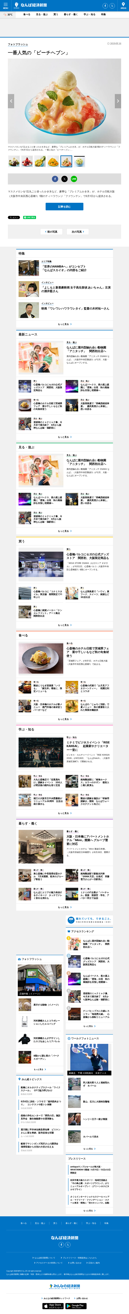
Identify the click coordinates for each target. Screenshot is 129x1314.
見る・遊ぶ (42, 14)
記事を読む (64, 206)
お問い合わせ (75, 1263)
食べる (26, 14)
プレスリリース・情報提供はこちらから (80, 1258)
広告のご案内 (94, 1263)
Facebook (105, 6)
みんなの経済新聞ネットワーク (64, 1286)
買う (55, 14)
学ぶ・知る (89, 14)
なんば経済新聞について (44, 1258)
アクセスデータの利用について (49, 1263)
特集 (103, 14)
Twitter (112, 6)
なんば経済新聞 (30, 5)
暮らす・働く (71, 14)
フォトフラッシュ (18, 44)
